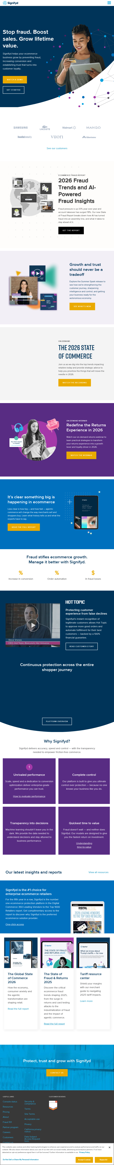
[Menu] (109, 3)
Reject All (103, 1160)
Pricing (6, 1112)
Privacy (27, 1124)
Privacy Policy (84, 1152)
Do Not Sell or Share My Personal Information (21, 1160)
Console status (10, 1102)
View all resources (98, 872)
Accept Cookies (84, 1160)
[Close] (109, 1147)
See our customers (57, 148)
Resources (8, 1107)
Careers (6, 1132)
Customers (8, 1137)
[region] (57, 1154)
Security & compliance (30, 1103)
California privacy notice (32, 1130)
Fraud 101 (7, 1122)
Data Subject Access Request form (32, 1139)
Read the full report (24, 527)
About (6, 1117)
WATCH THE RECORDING (75, 383)
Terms (27, 1109)
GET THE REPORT (71, 230)
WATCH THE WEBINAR (81, 455)
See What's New (82, 306)
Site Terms (29, 1114)
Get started (13, 90)
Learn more (86, 1001)
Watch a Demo (15, 80)
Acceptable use (32, 1119)
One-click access (15, 924)
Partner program (10, 1127)
